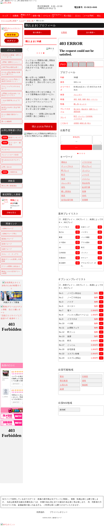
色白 (88, 99)
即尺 (75, 116)
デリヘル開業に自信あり (10, 266)
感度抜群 (77, 112)
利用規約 (40, 512)
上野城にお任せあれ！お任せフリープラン (10, 94)
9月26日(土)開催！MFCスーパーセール (11, 56)
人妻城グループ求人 (9, 234)
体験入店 (83, 123)
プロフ (63, 64)
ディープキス (67, 166)
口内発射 (89, 116)
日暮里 (85, 376)
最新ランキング (12, 137)
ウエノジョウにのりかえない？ (10, 87)
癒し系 (76, 104)
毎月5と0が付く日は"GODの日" (10, 108)
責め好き (84, 109)
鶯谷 (62, 376)
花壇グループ (6, 244)
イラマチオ (78, 119)
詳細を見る (11, 213)
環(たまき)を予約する (42, 126)
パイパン (94, 99)
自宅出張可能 (67, 200)
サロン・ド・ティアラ (9, 254)
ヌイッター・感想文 (12, 144)
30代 (84, 195)
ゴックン (81, 116)
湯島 (84, 381)
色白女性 (86, 183)
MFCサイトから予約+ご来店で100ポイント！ (10, 80)
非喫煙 (76, 123)
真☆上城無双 (6, 121)
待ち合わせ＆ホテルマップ (10, 161)
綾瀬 (62, 389)
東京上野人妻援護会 (9, 186)
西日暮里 (64, 381)
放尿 (63, 179)
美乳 (75, 99)
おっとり (83, 104)
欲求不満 (86, 187)
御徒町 (85, 385)
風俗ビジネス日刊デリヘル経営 (10, 272)
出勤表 (64, 32)
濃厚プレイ (93, 109)
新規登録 (11, 35)
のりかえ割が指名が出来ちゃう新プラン (10, 73)
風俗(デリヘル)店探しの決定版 (11, 260)
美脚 (84, 99)
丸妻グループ (6, 249)
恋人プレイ (87, 166)
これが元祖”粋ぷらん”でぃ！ (10, 101)
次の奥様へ (90, 32)
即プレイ (65, 170)
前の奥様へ (37, 32)
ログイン (11, 41)
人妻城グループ (7, 228)
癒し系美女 (66, 191)
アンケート (5, 150)
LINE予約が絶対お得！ (10, 67)
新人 (89, 123)
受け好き (77, 109)
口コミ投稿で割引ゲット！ (9, 115)
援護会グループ (7, 239)
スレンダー (78, 95)
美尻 (79, 99)
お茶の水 (64, 385)
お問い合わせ (6, 167)
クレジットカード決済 (9, 155)
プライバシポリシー (59, 512)
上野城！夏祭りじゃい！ (10, 62)
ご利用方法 (10, 172)
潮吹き (64, 162)
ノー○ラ (85, 175)
